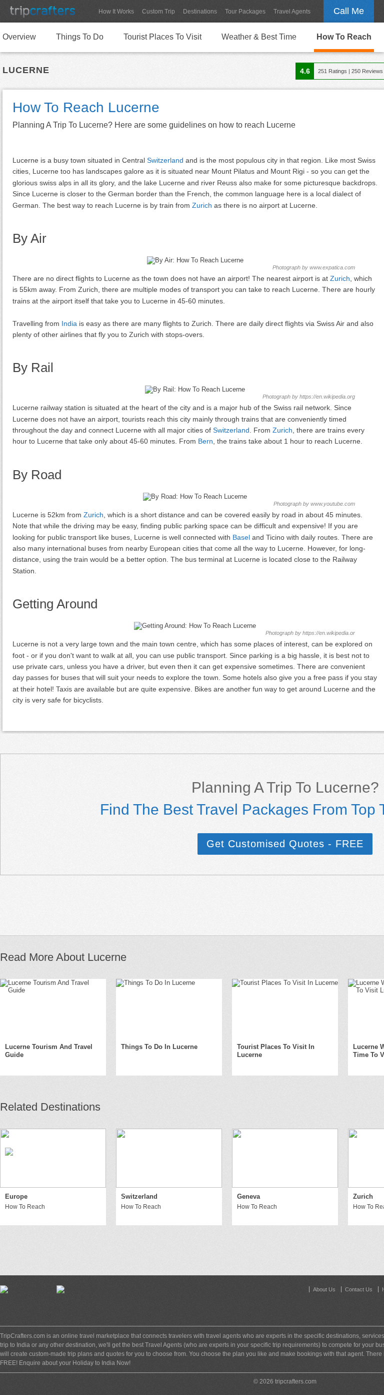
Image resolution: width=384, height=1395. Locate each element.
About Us (324, 1289)
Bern (205, 441)
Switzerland (165, 160)
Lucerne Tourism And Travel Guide (48, 1051)
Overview (19, 37)
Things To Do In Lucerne (159, 1047)
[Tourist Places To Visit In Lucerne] (285, 1008)
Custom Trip (158, 11)
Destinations (200, 11)
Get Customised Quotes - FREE (285, 843)
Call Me (349, 11)
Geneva (248, 1196)
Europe (16, 1196)
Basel (241, 537)
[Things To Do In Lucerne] (169, 1008)
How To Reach (344, 37)
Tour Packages (245, 11)
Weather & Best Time (259, 37)
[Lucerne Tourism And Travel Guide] (53, 1008)
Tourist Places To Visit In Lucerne (275, 1051)
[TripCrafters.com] (42, 11)
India (69, 323)
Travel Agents (292, 11)
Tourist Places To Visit (163, 37)
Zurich (202, 205)
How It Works (116, 11)
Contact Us (358, 1289)
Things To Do (80, 37)
